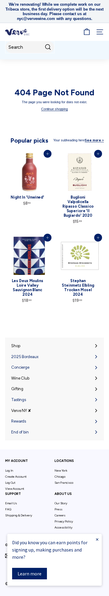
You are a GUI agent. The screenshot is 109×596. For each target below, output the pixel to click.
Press (58, 509)
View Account (14, 489)
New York (60, 471)
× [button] (97, 539)
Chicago (59, 477)
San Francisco (63, 483)
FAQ (8, 509)
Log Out (10, 483)
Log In (9, 471)
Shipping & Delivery (18, 515)
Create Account (15, 477)
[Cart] (87, 32)
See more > (94, 140)
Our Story (60, 503)
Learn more (29, 574)
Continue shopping (54, 109)
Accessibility (63, 527)
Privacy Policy (63, 521)
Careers (59, 515)
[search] (29, 47)
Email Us (11, 503)
